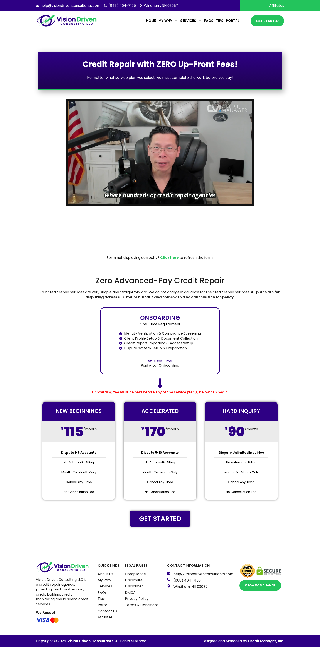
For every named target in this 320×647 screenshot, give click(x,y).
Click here (169, 257)
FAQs (208, 20)
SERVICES (188, 20)
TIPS (219, 20)
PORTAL (232, 20)
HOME (151, 20)
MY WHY (165, 20)
